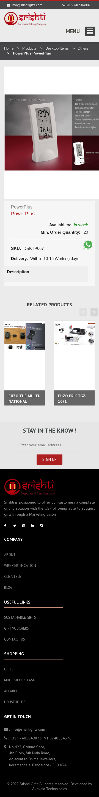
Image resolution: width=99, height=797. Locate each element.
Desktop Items (57, 48)
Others (83, 48)
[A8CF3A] (25, 18)
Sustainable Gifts (20, 617)
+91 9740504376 (57, 738)
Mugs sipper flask (19, 680)
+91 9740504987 (78, 5)
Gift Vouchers (16, 628)
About (10, 554)
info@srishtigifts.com (27, 5)
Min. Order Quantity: (60, 232)
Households (15, 702)
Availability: (60, 224)
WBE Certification (20, 565)
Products (29, 48)
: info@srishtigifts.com (26, 729)
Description (18, 271)
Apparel (11, 691)
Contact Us (14, 639)
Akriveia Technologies (49, 789)
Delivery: (19, 258)
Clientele (12, 576)
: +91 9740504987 (23, 738)
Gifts (8, 669)
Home (8, 48)
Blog (8, 587)
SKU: (16, 248)
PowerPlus (23, 213)
